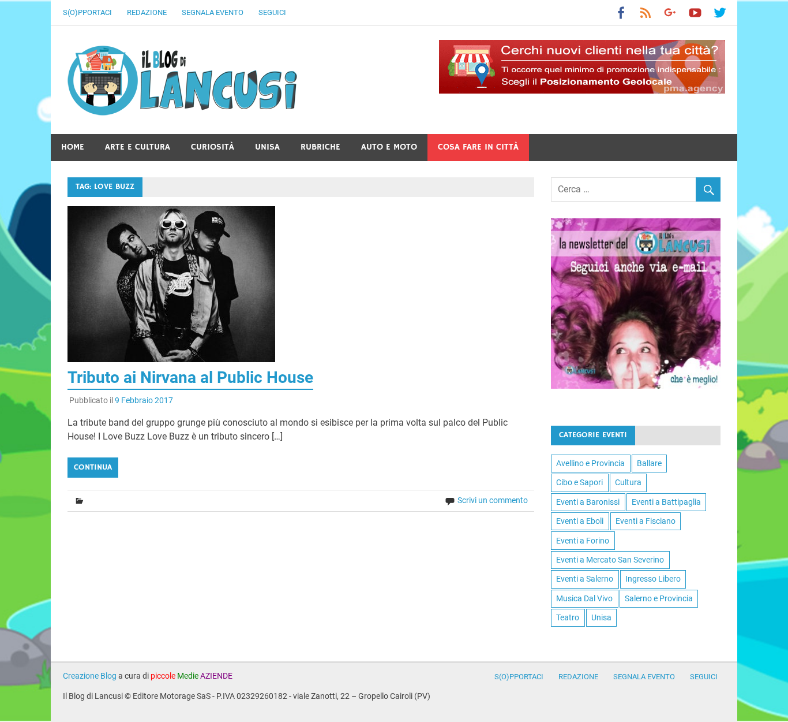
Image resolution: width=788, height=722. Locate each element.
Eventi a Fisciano (646, 521)
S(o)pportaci (87, 12)
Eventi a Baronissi (588, 502)
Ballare (649, 463)
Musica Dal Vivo (584, 598)
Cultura (628, 482)
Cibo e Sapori (579, 482)
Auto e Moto (389, 147)
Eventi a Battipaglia (666, 502)
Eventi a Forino (582, 540)
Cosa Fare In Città (478, 147)
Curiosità (212, 147)
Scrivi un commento (492, 500)
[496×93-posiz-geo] (582, 90)
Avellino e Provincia (590, 463)
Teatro (567, 617)
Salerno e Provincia (659, 598)
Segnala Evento (212, 12)
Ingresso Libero (653, 578)
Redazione (147, 12)
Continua (93, 467)
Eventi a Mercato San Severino (610, 559)
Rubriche (320, 147)
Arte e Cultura (137, 147)
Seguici (272, 12)
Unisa (267, 147)
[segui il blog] (636, 385)
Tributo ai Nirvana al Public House (190, 377)
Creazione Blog (90, 675)
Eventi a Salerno (584, 578)
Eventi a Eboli (579, 521)
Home (72, 147)
